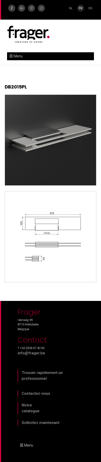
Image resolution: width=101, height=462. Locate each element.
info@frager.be (31, 353)
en (90, 8)
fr (80, 8)
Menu (18, 56)
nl (71, 8)
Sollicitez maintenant (40, 422)
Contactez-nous (36, 393)
